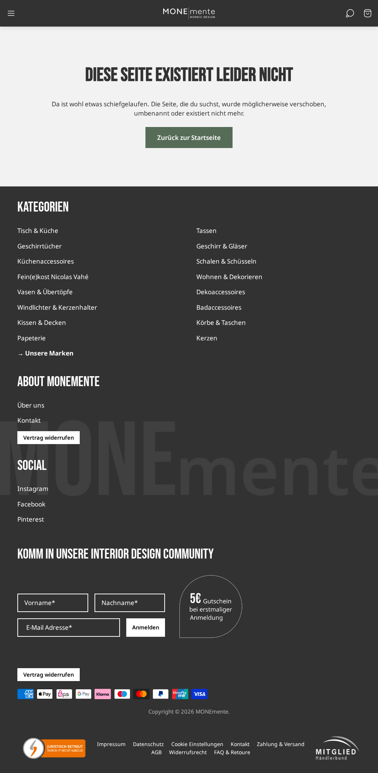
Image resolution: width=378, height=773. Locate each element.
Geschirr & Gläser (221, 246)
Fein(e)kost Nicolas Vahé (53, 276)
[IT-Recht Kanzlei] (54, 748)
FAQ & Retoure (232, 752)
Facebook (31, 504)
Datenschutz (148, 744)
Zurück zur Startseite (189, 137)
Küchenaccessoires (45, 261)
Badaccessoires (218, 307)
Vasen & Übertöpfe (45, 292)
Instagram (32, 488)
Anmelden (145, 627)
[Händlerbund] (337, 748)
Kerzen (206, 338)
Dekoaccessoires (220, 292)
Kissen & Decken (41, 322)
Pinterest (30, 519)
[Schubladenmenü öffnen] (11, 13)
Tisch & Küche (37, 230)
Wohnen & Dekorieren (229, 276)
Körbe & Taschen (221, 322)
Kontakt (29, 420)
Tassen (206, 230)
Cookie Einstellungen (197, 744)
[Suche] (350, 13)
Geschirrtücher (39, 246)
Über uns (30, 405)
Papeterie (31, 338)
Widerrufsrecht (188, 752)
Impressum (111, 744)
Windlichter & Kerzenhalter (57, 307)
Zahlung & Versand (281, 744)
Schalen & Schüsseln (226, 261)
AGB (156, 752)
